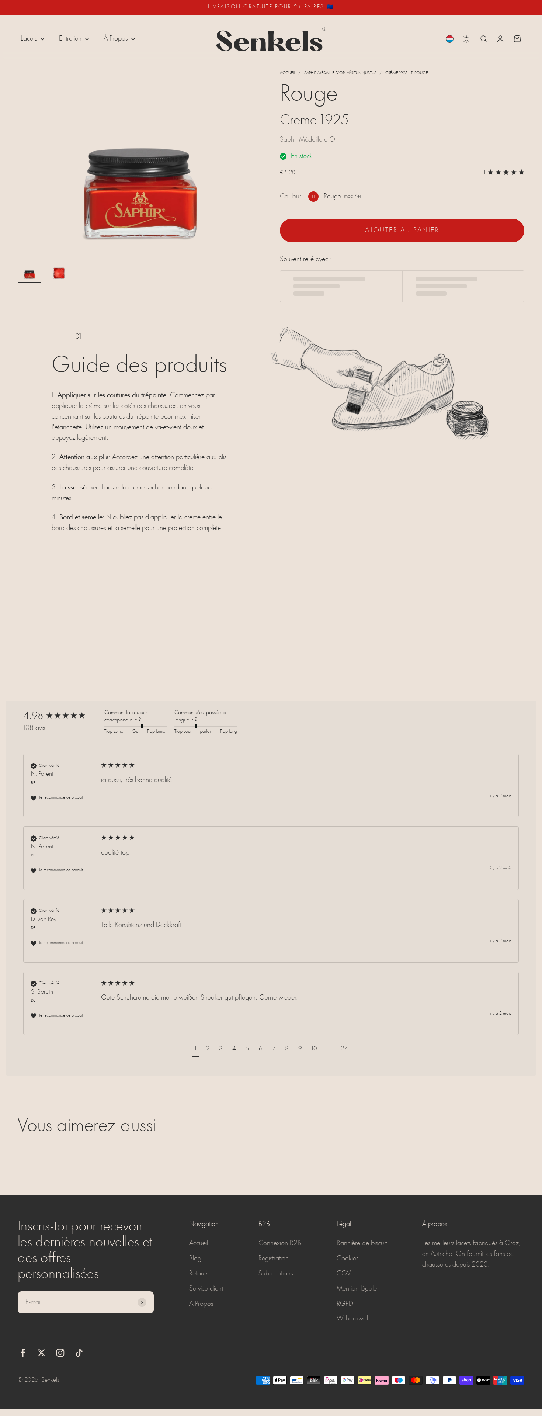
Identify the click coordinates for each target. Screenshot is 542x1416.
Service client (206, 1288)
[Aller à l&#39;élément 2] (59, 273)
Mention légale (357, 1288)
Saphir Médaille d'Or (308, 139)
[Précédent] (189, 7)
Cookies (347, 1258)
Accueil (287, 73)
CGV (344, 1273)
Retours (198, 1273)
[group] (62, 716)
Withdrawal (352, 1318)
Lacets (29, 38)
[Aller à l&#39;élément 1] (29, 273)
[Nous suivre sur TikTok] (79, 1353)
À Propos (116, 38)
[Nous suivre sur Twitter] (41, 1353)
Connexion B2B (279, 1243)
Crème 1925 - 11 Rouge (406, 73)
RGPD (345, 1304)
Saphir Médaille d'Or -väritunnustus (340, 73)
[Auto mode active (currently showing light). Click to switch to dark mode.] (466, 39)
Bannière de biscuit (362, 1243)
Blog (195, 1258)
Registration (273, 1258)
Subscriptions (275, 1273)
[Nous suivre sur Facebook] (23, 1353)
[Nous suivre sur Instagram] (60, 1353)
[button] (195, 1050)
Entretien (70, 38)
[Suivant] (352, 7)
